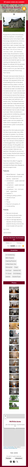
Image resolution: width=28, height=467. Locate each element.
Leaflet (5, 447)
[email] (11, 462)
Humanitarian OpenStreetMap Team (10, 448)
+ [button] (5, 416)
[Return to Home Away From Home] (24, 8)
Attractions (18, 458)
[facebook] (14, 462)
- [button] (5, 418)
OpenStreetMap (11, 447)
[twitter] (17, 462)
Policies (8, 458)
